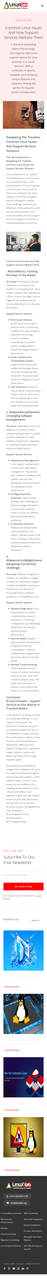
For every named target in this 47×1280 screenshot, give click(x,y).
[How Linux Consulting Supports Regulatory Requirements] (23, 1014)
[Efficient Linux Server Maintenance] (23, 1137)
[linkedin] (23, 1268)
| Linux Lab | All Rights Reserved (27, 1264)
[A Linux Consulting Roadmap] (23, 1077)
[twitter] (9, 1268)
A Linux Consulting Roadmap (20, 1103)
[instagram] (18, 1268)
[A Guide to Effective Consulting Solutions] (23, 950)
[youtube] (14, 1268)
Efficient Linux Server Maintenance (23, 1163)
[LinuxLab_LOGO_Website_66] (15, 2)
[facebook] (4, 1268)
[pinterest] (27, 1268)
